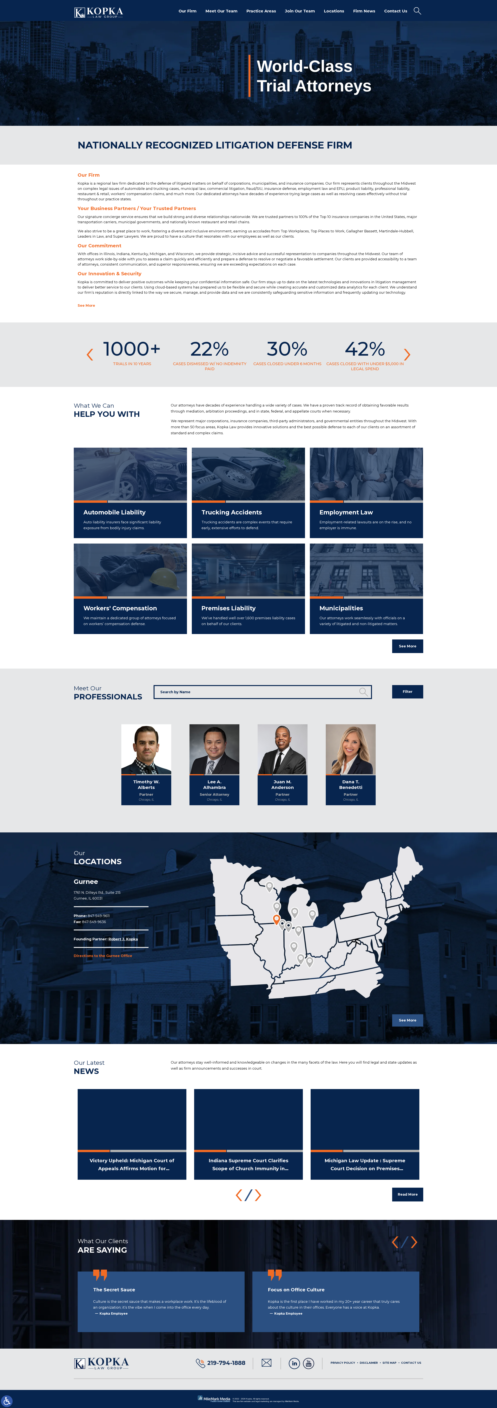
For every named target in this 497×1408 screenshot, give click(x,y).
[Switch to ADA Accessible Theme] (7, 1401)
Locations (334, 11)
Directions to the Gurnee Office (103, 956)
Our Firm (187, 11)
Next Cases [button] (407, 354)
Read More (408, 1194)
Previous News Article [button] (239, 1195)
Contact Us (395, 11)
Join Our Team (300, 11)
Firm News (364, 11)
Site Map (389, 1363)
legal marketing (262, 1401)
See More (86, 305)
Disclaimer (369, 1363)
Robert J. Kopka (123, 939)
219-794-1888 (226, 1362)
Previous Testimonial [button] (395, 1242)
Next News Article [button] (258, 1195)
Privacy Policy (343, 1363)
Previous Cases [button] (90, 354)
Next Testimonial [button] (414, 1242)
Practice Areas (261, 11)
